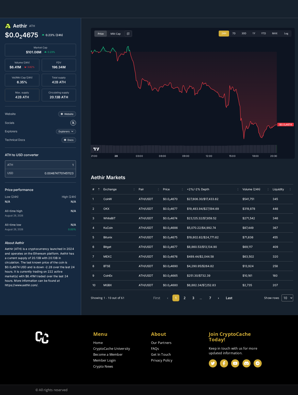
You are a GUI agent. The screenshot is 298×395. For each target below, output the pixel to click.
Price (101, 33)
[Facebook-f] (224, 363)
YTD (263, 33)
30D (244, 33)
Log (286, 33)
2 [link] (184, 298)
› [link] (218, 298)
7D (234, 33)
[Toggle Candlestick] (128, 34)
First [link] (156, 298)
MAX (274, 33)
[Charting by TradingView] (96, 149)
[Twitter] (213, 363)
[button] (99, 189)
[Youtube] (235, 363)
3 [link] (193, 298)
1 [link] (176, 298)
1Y (253, 33)
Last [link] (229, 298)
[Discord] (246, 363)
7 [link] (210, 298)
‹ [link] (167, 298)
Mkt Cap (115, 33)
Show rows (271, 298)
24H (224, 33)
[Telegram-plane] (258, 363)
